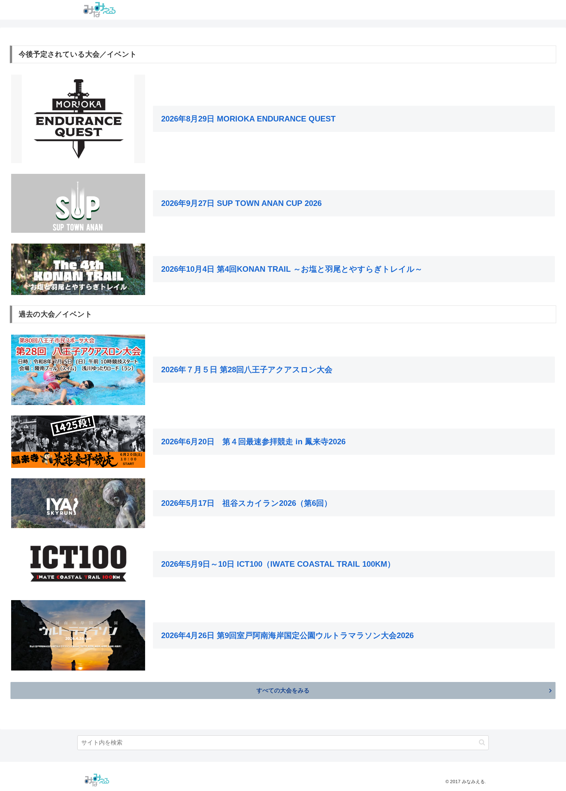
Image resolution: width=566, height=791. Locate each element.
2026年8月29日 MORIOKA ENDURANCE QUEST (248, 118)
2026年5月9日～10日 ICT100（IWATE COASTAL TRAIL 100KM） (278, 564)
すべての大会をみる (283, 690)
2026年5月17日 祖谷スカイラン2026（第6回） (246, 503)
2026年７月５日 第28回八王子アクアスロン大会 (246, 369)
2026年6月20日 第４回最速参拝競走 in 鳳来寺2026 (253, 441)
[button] (482, 742)
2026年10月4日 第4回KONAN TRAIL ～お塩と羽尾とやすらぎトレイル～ (292, 269)
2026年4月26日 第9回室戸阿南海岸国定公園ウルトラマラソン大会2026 (287, 635)
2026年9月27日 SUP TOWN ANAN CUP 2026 (241, 203)
